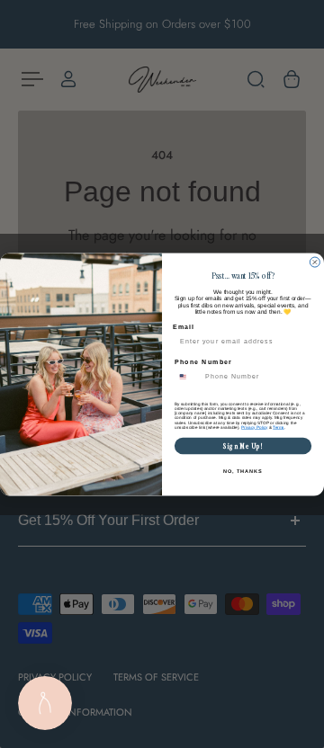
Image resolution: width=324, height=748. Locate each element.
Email (183, 326)
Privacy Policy (254, 426)
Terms (278, 426)
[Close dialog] (315, 262)
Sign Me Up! (243, 445)
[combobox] (188, 377)
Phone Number (203, 361)
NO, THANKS (243, 470)
